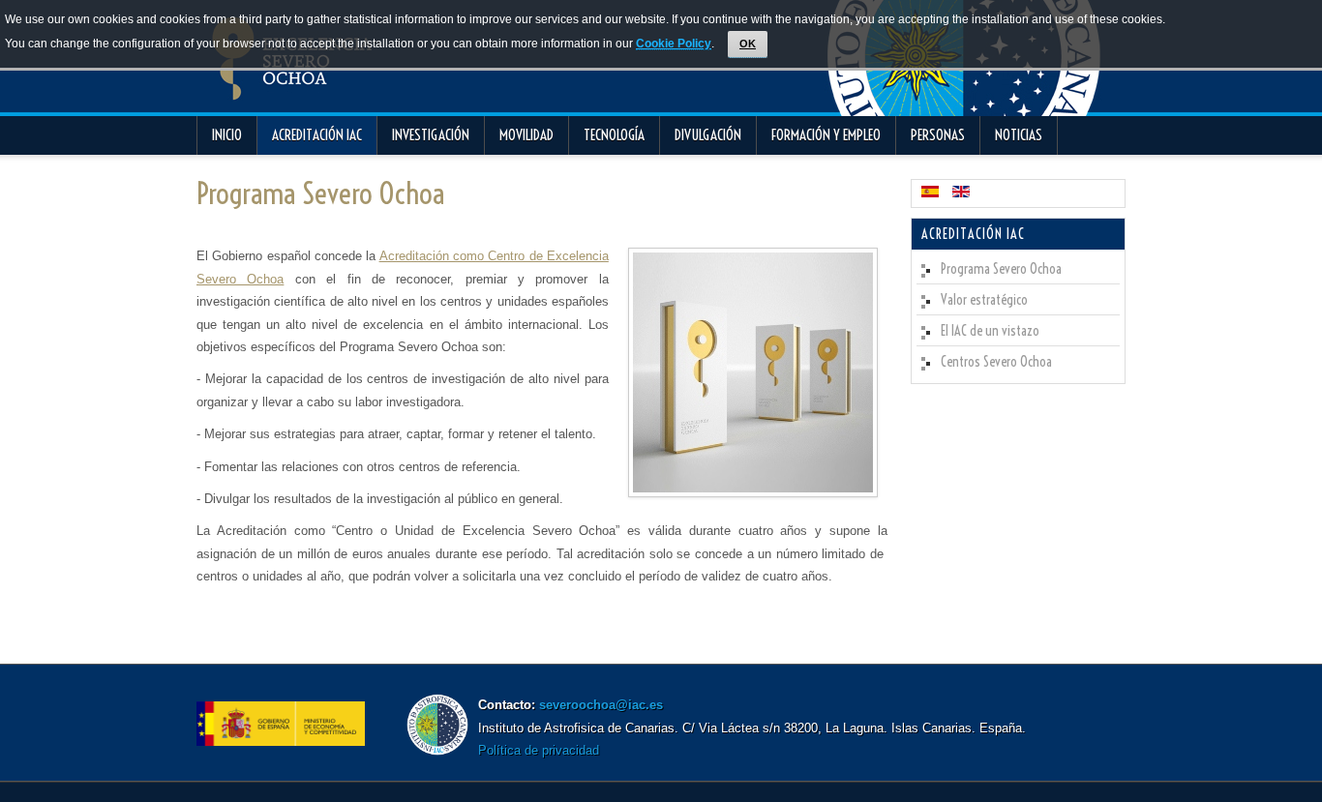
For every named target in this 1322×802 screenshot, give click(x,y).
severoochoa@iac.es (601, 705)
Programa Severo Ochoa (320, 193)
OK (747, 43)
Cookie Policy (673, 43)
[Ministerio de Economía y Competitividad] (280, 741)
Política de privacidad (538, 750)
